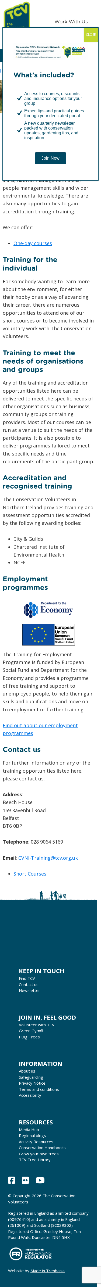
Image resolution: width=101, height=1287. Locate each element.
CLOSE (91, 34)
